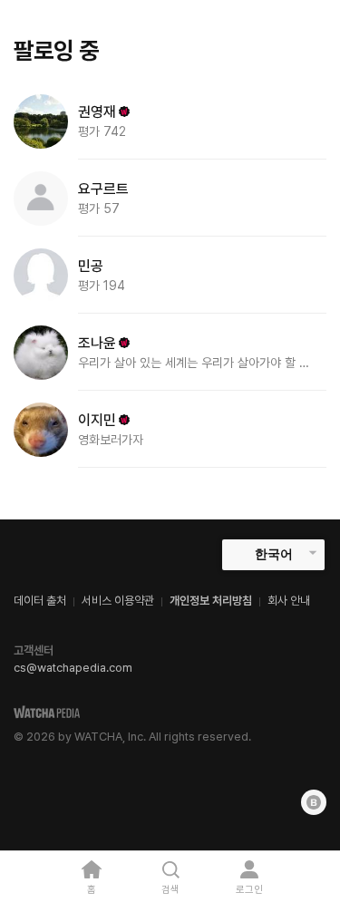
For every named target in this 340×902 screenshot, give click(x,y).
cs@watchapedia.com (73, 667)
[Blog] (313, 802)
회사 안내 (288, 600)
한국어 (274, 554)
